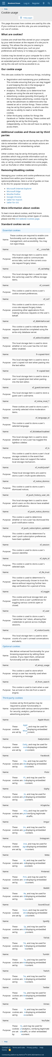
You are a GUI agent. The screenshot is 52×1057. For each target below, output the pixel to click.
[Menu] (4, 3)
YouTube (21, 1030)
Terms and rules (18, 1047)
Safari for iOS (13, 202)
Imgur (24, 830)
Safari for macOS (14, 199)
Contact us (6, 1047)
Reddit (24, 896)
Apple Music (25, 729)
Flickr (24, 780)
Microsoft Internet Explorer (19, 188)
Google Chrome (14, 197)
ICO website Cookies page (27, 218)
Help (41, 1047)
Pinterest (25, 880)
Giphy (24, 797)
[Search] (48, 3)
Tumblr (24, 962)
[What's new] (43, 3)
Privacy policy (32, 1047)
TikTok (24, 946)
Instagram (25, 846)
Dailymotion (25, 747)
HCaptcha (25, 813)
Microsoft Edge (14, 191)
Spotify (24, 929)
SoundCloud (25, 913)
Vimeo (25, 1012)
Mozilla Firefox (13, 194)
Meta (24, 863)
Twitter (24, 995)
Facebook (25, 764)
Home (4, 1050)
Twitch (24, 979)
